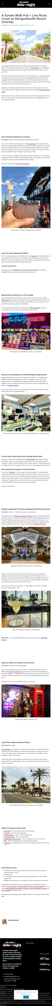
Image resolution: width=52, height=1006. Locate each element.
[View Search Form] (49, 4)
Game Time (7, 831)
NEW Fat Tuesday (35, 308)
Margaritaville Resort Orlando (23, 516)
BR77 (5, 841)
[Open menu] (3, 4)
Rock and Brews (31, 144)
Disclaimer (19, 1001)
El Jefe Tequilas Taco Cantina (12, 839)
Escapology (7, 843)
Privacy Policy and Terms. (26, 994)
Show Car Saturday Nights (36, 886)
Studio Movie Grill (9, 837)
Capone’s (12, 472)
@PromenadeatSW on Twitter (37, 888)
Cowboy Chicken (9, 835)
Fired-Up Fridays (12, 886)
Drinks (32, 25)
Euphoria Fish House (40, 524)
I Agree (26, 997)
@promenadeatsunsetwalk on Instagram (17, 888)
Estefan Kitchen (6, 749)
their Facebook (6, 890)
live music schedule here (22, 164)
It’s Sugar (7, 833)
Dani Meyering (6, 25)
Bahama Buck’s (6, 300)
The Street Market (23, 886)
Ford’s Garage (30, 459)
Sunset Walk (34, 68)
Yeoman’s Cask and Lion (16, 672)
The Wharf (34, 256)
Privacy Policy (30, 943)
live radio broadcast (13, 385)
